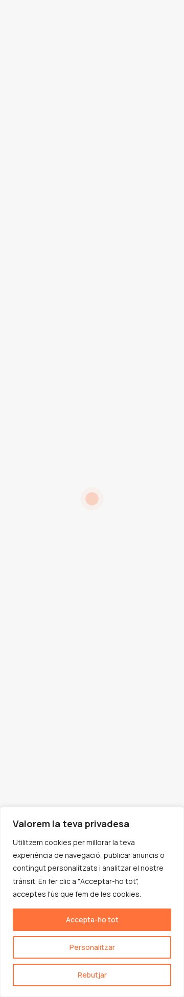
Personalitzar (92, 947)
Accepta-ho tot (92, 919)
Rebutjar (92, 975)
